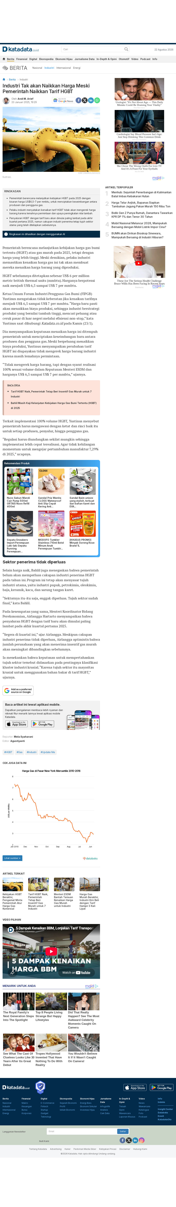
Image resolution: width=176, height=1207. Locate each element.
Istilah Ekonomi (67, 1110)
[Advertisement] (139, 349)
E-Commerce (47, 1103)
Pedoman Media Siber (85, 1149)
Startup (44, 1110)
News (142, 1103)
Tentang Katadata (38, 1149)
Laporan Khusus (127, 1116)
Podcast (145, 59)
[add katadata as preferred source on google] (51, 691)
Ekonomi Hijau (64, 59)
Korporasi (26, 1113)
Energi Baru (85, 1103)
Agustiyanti (17, 740)
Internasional (64, 67)
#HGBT (8, 752)
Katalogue (144, 1110)
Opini (121, 1110)
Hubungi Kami (140, 1149)
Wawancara (125, 1113)
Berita (10, 59)
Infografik (105, 1106)
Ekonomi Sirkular (88, 1106)
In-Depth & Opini (107, 59)
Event (161, 1116)
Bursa (24, 1110)
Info (154, 59)
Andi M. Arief (25, 98)
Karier (67, 1149)
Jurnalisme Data (85, 59)
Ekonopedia (46, 59)
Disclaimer (124, 1149)
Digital (33, 59)
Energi (76, 67)
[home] (4, 60)
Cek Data (104, 1113)
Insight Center (165, 1109)
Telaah (122, 1106)
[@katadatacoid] (142, 1140)
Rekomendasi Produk (17, 463)
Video (134, 59)
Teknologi (46, 1116)
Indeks (161, 1102)
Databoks (163, 1112)
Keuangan (27, 1106)
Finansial (21, 59)
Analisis (104, 1110)
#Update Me (48, 752)
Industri (49, 67)
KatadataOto (164, 1119)
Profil (62, 1106)
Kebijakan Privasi (107, 1149)
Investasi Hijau (87, 1110)
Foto (141, 1113)
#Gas (20, 752)
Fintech (44, 1106)
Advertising (56, 1149)
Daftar (123, 1131)
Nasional (37, 67)
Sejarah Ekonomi (68, 1103)
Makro (25, 1103)
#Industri (31, 752)
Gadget (44, 1113)
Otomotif (124, 59)
